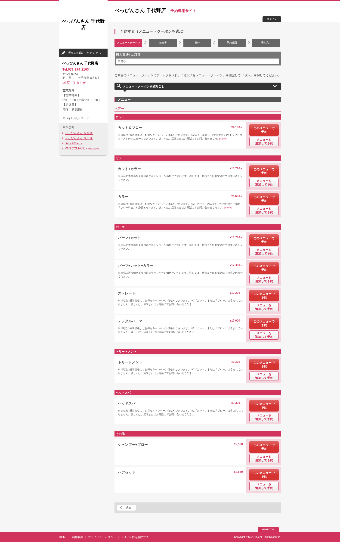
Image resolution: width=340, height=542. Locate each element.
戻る (128, 507)
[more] (222, 138)
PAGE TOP (268, 529)
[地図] (66, 82)
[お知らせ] (80, 82)
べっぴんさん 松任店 (79, 133)
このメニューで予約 (264, 129)
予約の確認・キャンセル (84, 53)
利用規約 (77, 537)
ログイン (272, 19)
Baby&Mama (73, 143)
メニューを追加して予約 (264, 141)
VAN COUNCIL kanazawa (82, 148)
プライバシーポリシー (102, 537)
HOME (63, 537)
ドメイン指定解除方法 (134, 537)
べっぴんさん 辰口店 (79, 138)
